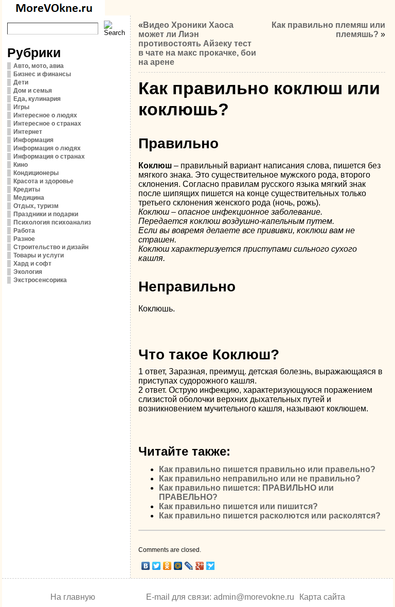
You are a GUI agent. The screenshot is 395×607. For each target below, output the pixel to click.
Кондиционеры (36, 173)
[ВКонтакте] (145, 566)
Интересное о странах (47, 123)
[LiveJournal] (189, 566)
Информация (33, 140)
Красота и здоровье (43, 181)
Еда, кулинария (37, 98)
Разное (24, 238)
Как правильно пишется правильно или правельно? (267, 469)
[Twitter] (156, 566)
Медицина (28, 197)
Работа (24, 230)
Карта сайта (322, 597)
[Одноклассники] (167, 566)
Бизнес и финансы (42, 74)
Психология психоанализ (52, 222)
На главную (72, 597)
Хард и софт (32, 263)
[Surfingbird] (210, 566)
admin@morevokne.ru (253, 597)
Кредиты (26, 189)
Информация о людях (47, 148)
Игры (21, 107)
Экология (27, 271)
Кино (20, 164)
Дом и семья (32, 90)
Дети (20, 82)
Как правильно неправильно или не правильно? (260, 478)
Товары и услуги (38, 255)
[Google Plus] (199, 566)
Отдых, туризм (36, 206)
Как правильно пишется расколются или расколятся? (270, 515)
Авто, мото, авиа (38, 66)
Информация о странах (49, 156)
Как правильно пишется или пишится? (238, 506)
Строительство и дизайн (50, 247)
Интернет (27, 131)
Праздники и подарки (45, 214)
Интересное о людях (45, 115)
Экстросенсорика (40, 280)
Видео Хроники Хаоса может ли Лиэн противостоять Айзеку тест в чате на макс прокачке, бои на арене (197, 43)
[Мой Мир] (178, 566)
